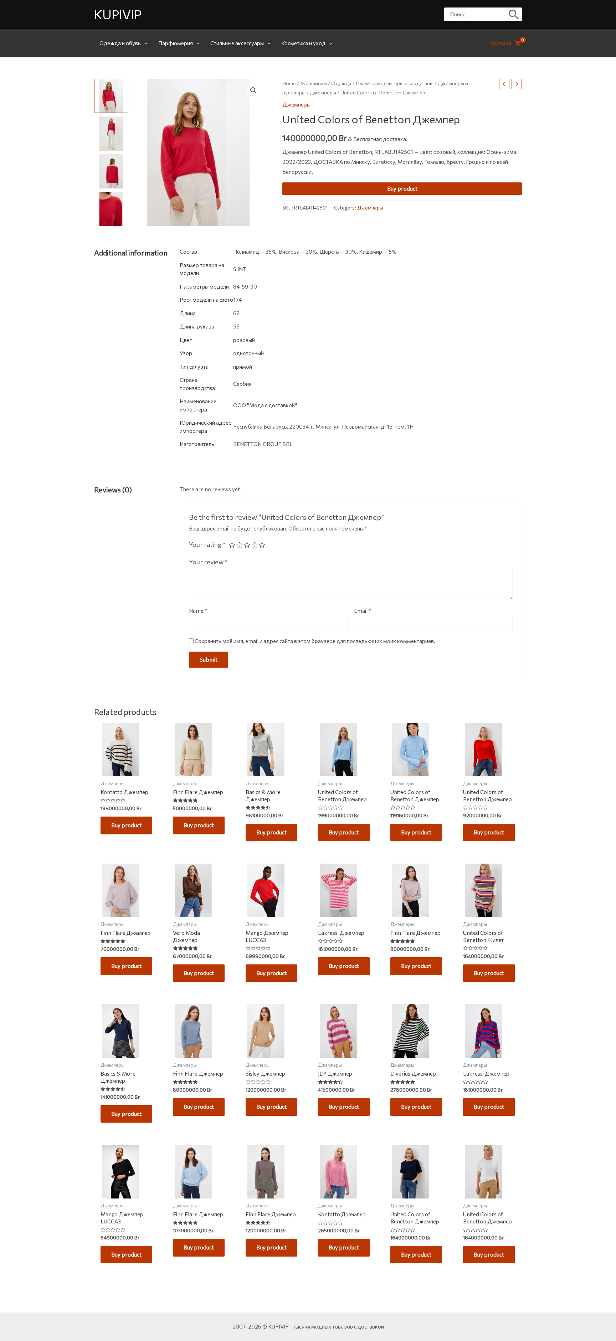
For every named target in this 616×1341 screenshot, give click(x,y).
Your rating (207, 544)
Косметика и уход (303, 43)
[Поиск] (514, 14)
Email (362, 610)
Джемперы (323, 92)
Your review (208, 562)
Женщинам (313, 83)
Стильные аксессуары (237, 43)
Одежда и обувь (120, 43)
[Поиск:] (478, 14)
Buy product (402, 188)
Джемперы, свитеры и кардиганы (394, 83)
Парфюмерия (175, 43)
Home (289, 83)
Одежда (341, 83)
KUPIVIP (118, 14)
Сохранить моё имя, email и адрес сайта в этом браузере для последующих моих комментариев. (315, 641)
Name (198, 610)
